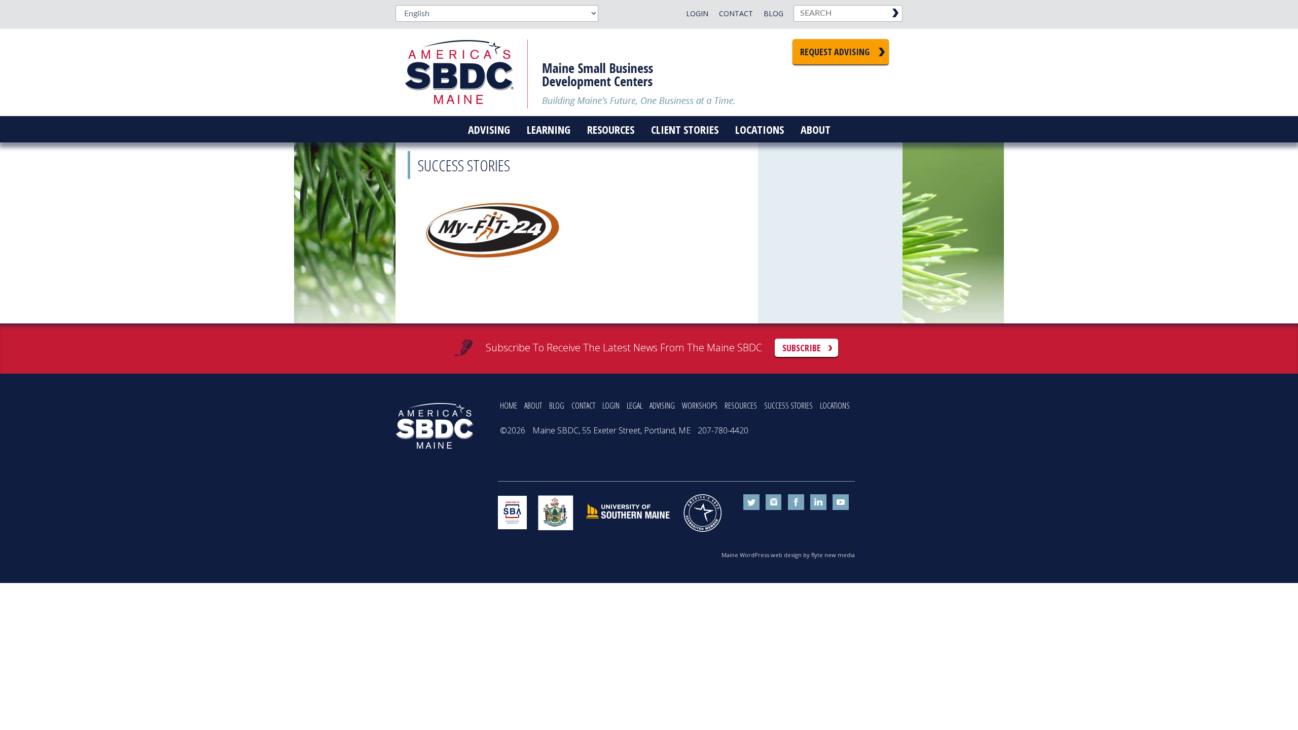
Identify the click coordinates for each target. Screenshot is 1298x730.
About (816, 129)
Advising (489, 129)
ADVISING (662, 405)
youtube (841, 502)
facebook (796, 502)
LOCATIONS (835, 405)
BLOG (556, 405)
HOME (508, 405)
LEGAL (634, 405)
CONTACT (583, 405)
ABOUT (533, 405)
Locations (759, 129)
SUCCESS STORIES (788, 405)
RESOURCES (741, 405)
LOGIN (611, 405)
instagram (774, 502)
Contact (736, 13)
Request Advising (835, 52)
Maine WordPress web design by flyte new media (788, 555)
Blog (773, 13)
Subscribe (801, 348)
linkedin (818, 502)
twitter (751, 502)
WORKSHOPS (699, 405)
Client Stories (684, 129)
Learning (548, 129)
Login (697, 13)
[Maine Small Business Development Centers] (466, 72)
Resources (610, 129)
